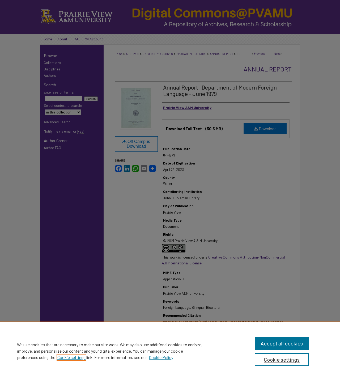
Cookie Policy (161, 357)
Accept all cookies (282, 343)
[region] (170, 351)
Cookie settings (71, 357)
